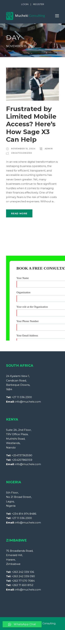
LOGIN (24, 4)
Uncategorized (21, 153)
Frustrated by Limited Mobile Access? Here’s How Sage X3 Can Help (31, 124)
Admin (49, 148)
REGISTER (38, 4)
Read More (19, 213)
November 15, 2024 (23, 148)
